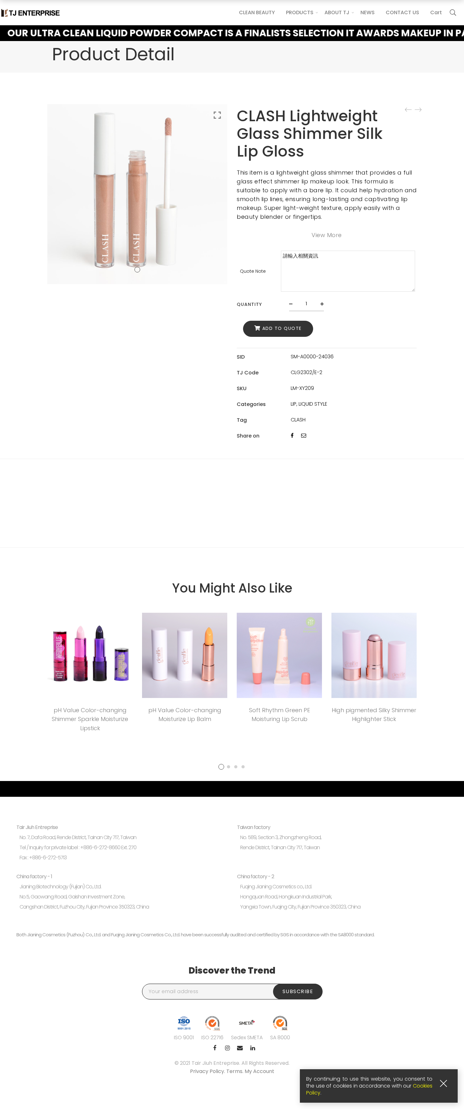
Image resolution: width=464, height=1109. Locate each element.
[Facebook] (292, 435)
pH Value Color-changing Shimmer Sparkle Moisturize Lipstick (90, 719)
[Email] (303, 435)
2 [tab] (228, 766)
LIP (293, 404)
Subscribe (298, 991)
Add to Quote (282, 328)
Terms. (235, 1071)
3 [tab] (235, 766)
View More (327, 235)
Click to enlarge (217, 115)
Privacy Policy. (208, 1071)
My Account (259, 1071)
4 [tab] (243, 766)
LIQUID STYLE (313, 404)
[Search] (453, 12)
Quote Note (253, 271)
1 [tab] (221, 767)
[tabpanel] (90, 674)
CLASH (298, 419)
